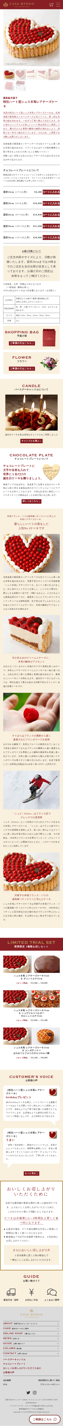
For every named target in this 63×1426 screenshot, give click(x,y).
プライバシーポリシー (50, 1384)
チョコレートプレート (14, 1364)
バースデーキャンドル (14, 1359)
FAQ (5, 1384)
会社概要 (7, 1380)
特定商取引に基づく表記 (49, 1380)
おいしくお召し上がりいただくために (22, 1368)
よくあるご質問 (51, 1300)
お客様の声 (9, 1372)
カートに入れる (51, 192)
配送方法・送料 (11, 1300)
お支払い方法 (31, 1300)
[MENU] (58, 4)
